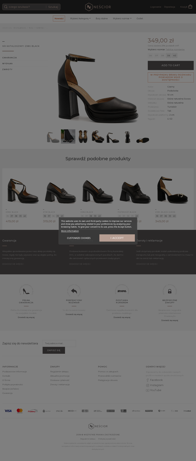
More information (70, 230)
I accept (117, 237)
